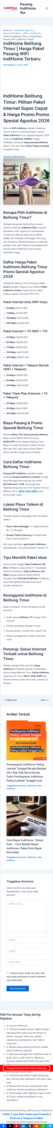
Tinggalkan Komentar (16, 786)
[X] (10, 1126)
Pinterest (15, 1118)
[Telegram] (49, 1126)
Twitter (6, 1114)
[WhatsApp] (43, 1126)
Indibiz (39, 1118)
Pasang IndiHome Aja (28, 8)
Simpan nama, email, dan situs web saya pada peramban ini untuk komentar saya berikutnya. (26, 976)
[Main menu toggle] (47, 8)
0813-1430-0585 (28, 491)
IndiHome (31, 786)
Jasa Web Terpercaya (25, 1114)
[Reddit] (36, 1126)
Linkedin (44, 1114)
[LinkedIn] (23, 1126)
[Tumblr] (29, 1126)
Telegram (28, 1118)
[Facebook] (3, 1126)
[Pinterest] (16, 1126)
